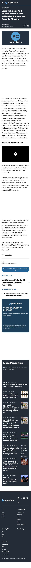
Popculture (5, 7)
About (3, 546)
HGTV (3, 536)
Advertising (5, 544)
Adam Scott (4, 263)
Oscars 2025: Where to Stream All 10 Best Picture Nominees (16, 294)
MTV (3, 531)
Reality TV (5, 529)
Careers (4, 549)
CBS (3, 517)
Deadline (8, 255)
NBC (3, 514)
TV (3, 509)
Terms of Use (12, 326)
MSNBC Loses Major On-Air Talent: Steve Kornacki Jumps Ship (14, 282)
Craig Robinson (12, 263)
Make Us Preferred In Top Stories (15, 268)
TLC (3, 534)
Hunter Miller (6, 24)
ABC (3, 512)
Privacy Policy (6, 328)
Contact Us (5, 541)
